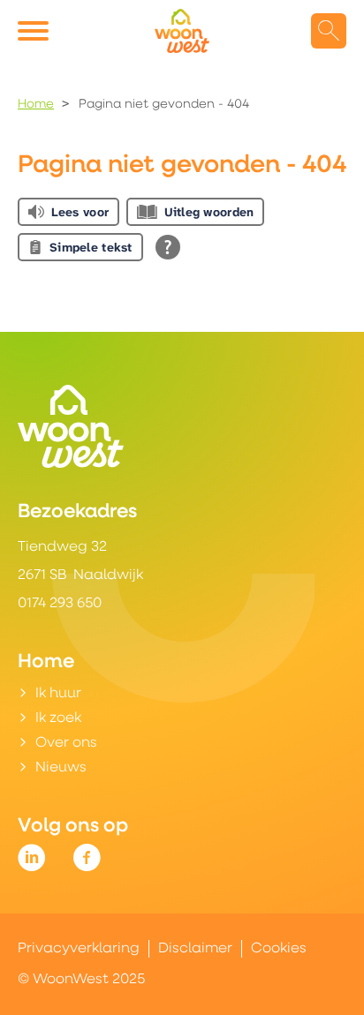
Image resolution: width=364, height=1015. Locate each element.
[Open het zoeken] (328, 31)
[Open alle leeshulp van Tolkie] (167, 247)
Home (36, 104)
